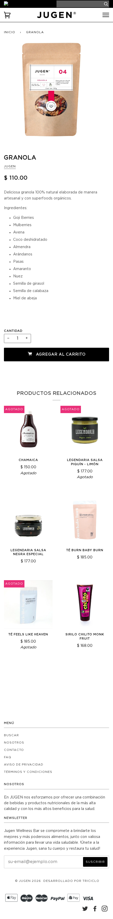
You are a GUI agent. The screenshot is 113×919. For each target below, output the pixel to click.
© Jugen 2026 (28, 881)
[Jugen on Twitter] (85, 910)
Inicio (9, 32)
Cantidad (13, 330)
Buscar (11, 735)
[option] (56, 95)
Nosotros (14, 742)
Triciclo (91, 881)
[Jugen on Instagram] (105, 910)
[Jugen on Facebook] (95, 910)
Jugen (10, 166)
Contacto (14, 750)
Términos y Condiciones (28, 771)
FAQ (7, 757)
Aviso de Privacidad (23, 764)
